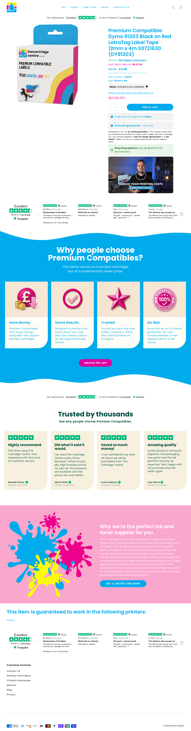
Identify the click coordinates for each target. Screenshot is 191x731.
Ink (64, 7)
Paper (105, 7)
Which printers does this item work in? (131, 93)
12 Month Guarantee (19, 680)
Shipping (123, 73)
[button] (173, 7)
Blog (9, 689)
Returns (11, 685)
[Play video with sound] (141, 175)
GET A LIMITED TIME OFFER (123, 583)
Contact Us (121, 7)
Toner (74, 7)
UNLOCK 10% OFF (95, 363)
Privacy (11, 694)
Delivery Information (19, 675)
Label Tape (90, 7)
